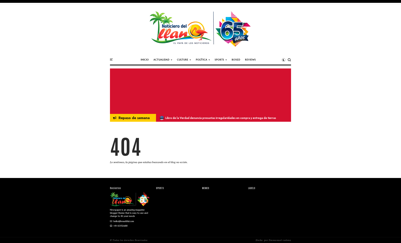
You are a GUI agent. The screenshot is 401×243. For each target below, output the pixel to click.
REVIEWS (250, 59)
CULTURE (182, 59)
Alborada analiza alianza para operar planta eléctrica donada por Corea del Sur (213, 118)
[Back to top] (393, 235)
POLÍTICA (201, 59)
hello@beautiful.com (123, 221)
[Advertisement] (200, 90)
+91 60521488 (120, 225)
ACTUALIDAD (161, 59)
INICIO (145, 59)
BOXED (236, 59)
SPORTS (219, 59)
